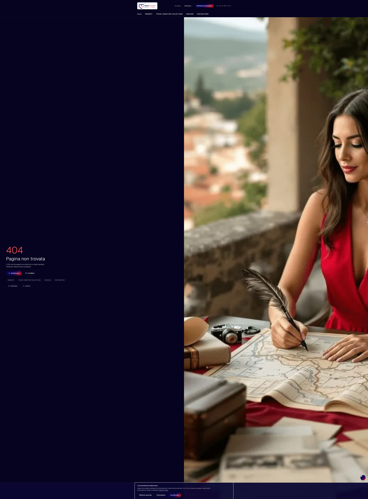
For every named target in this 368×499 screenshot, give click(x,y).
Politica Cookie (163, 490)
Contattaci (31, 273)
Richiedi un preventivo (204, 6)
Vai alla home (15, 273)
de (230, 6)
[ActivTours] (147, 6)
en (220, 6)
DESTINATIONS (60, 280)
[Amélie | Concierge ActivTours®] (363, 477)
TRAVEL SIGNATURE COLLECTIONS (29, 280)
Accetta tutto (174, 495)
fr (227, 6)
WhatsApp (187, 6)
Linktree (27, 286)
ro (218, 6)
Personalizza (161, 495)
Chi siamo (178, 6)
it (225, 6)
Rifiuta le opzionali (145, 495)
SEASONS (48, 280)
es (223, 6)
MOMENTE (11, 280)
